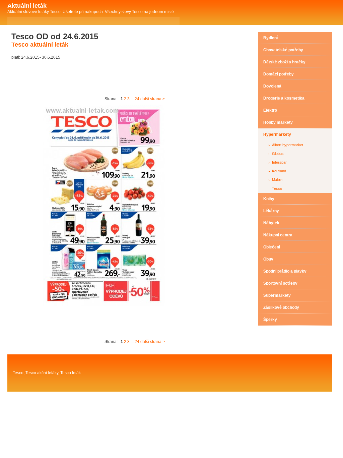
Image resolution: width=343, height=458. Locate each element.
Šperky (270, 319)
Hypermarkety (277, 134)
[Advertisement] (133, 78)
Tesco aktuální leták (39, 44)
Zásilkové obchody (281, 307)
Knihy (268, 198)
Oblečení (271, 247)
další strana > (152, 99)
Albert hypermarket (287, 145)
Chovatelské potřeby (283, 50)
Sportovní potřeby (280, 283)
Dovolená (272, 86)
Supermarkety (277, 295)
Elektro (270, 110)
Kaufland (279, 171)
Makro (277, 180)
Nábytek (271, 223)
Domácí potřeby (278, 74)
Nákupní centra (277, 235)
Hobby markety (278, 122)
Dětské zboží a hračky (284, 62)
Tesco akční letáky (41, 372)
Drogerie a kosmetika (283, 98)
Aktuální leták (27, 5)
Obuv (268, 259)
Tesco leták (70, 372)
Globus (278, 154)
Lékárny (271, 211)
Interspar (279, 162)
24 (137, 99)
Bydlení (270, 38)
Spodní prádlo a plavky (284, 271)
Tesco (277, 188)
